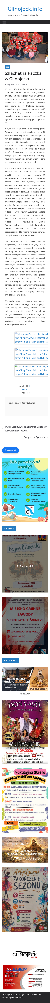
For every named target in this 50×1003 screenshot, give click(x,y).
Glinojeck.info (25, 8)
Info (7, 67)
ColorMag (6, 997)
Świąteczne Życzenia (34, 437)
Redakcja (25, 84)
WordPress (19, 997)
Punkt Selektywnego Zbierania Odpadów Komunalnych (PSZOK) (26, 428)
